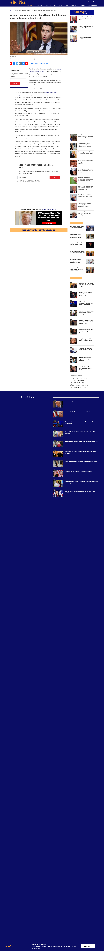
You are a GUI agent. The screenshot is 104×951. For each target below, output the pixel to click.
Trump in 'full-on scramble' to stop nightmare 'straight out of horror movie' (86, 322)
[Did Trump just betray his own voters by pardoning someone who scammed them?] (25, 218)
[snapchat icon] (33, 397)
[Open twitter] (89, 2)
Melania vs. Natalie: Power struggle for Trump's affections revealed (81, 461)
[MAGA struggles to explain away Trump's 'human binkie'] (58, 473)
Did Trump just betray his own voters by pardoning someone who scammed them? (49, 216)
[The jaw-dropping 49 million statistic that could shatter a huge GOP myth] (73, 295)
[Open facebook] (88, 2)
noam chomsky (81, 378)
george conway (73, 378)
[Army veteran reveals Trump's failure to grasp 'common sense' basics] (90, 228)
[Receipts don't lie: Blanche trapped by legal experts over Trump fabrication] (58, 454)
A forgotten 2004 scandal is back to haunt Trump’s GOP (85, 348)
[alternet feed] (91, 2)
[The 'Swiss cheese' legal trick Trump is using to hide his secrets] (73, 19)
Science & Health (35, 2)
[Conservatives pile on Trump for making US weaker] (58, 404)
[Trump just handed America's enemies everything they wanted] (58, 414)
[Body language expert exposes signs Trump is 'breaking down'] (90, 253)
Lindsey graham (78, 384)
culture (49, 2)
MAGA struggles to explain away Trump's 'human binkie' (78, 471)
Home (11, 10)
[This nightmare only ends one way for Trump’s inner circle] (73, 29)
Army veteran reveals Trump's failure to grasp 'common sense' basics (77, 228)
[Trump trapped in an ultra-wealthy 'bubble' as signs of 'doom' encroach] (90, 270)
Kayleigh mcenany (77, 380)
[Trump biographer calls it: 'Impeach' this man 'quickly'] (73, 341)
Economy (60, 2)
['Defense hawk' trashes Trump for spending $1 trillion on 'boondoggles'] (73, 313)
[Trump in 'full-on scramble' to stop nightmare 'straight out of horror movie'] (73, 322)
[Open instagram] (27, 397)
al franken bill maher (79, 385)
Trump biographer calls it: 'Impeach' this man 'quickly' (86, 339)
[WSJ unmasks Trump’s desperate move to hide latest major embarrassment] (73, 304)
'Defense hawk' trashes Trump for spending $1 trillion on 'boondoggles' (86, 312)
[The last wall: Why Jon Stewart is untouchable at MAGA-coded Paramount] (73, 38)
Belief (42, 2)
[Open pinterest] (29, 397)
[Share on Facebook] (14, 63)
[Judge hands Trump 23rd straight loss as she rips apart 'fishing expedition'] (58, 493)
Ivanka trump (77, 387)
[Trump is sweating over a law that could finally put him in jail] (73, 332)
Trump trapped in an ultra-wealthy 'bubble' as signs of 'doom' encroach (76, 269)
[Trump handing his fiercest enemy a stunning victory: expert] (73, 369)
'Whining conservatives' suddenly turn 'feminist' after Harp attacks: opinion (77, 261)
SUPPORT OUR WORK (92, 5)
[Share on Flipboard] (11, 63)
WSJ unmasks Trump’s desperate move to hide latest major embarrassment (86, 303)
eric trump (83, 387)
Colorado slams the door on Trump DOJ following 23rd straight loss (81, 441)
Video (54, 2)
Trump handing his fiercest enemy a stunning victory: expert (85, 368)
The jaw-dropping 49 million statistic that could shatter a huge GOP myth (86, 294)
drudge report (77, 382)
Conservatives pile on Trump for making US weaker (77, 402)
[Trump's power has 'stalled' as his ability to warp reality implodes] (90, 245)
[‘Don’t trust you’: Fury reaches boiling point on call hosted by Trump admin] (73, 285)
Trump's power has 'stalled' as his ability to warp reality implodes (77, 244)
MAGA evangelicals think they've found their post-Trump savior (85, 359)
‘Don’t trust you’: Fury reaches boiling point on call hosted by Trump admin (86, 285)
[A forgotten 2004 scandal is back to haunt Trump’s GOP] (73, 350)
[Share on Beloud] (26, 63)
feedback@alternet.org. (48, 209)
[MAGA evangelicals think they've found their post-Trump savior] (73, 360)
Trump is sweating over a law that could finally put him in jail (86, 331)
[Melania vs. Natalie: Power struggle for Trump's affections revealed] (58, 463)
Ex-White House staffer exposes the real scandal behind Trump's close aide (76, 236)
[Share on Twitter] (17, 63)
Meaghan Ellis (19, 59)
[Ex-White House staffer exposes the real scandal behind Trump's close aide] (90, 236)
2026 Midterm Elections (71, 2)
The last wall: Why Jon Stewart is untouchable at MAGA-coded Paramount (86, 37)
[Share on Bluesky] (23, 63)
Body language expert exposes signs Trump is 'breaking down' (77, 252)
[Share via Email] (20, 63)
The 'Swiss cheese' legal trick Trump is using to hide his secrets (86, 18)
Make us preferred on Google (39, 63)
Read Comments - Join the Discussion (38, 230)
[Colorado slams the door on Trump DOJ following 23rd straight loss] (58, 444)
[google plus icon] (25, 397)
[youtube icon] (31, 397)
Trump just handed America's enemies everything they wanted (80, 411)
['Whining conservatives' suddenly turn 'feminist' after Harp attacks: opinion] (90, 261)
